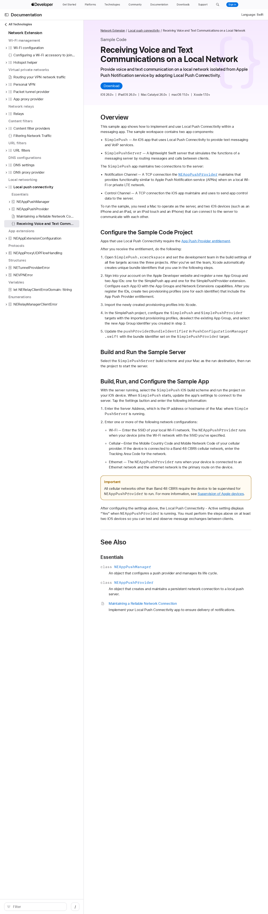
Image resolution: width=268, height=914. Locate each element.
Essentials (111, 557)
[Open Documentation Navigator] (7, 15)
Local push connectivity (144, 30)
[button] (217, 4)
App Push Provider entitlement (205, 241)
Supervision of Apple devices (221, 494)
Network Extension (112, 30)
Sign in (232, 4)
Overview (114, 117)
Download (111, 86)
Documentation (26, 14)
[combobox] (38, 906)
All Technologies (20, 24)
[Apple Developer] (43, 4)
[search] (35, 906)
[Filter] (38, 907)
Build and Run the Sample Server (143, 352)
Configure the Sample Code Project (146, 232)
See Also (113, 542)
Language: (248, 14)
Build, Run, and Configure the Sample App (154, 381)
